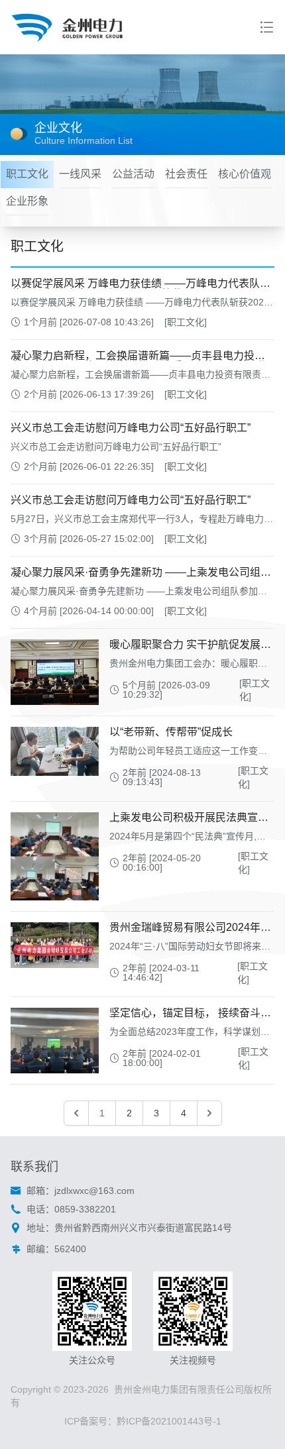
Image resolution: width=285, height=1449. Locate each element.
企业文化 (58, 127)
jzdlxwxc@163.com (94, 1190)
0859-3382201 (85, 1209)
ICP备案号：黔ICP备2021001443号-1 (142, 1421)
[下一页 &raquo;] (209, 1113)
